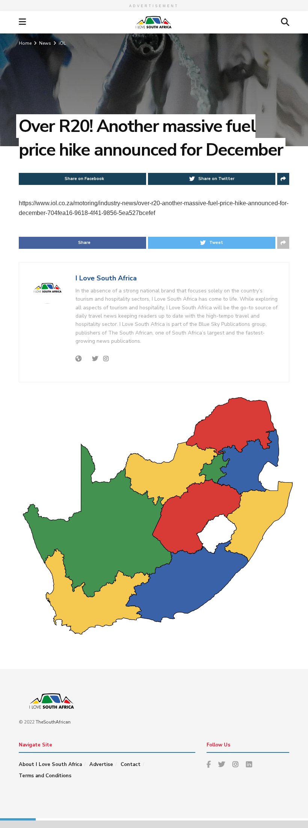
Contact (130, 764)
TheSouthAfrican (53, 722)
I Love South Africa (106, 278)
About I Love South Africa (50, 764)
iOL (62, 43)
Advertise (101, 764)
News (45, 43)
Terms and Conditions (45, 775)
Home (25, 43)
